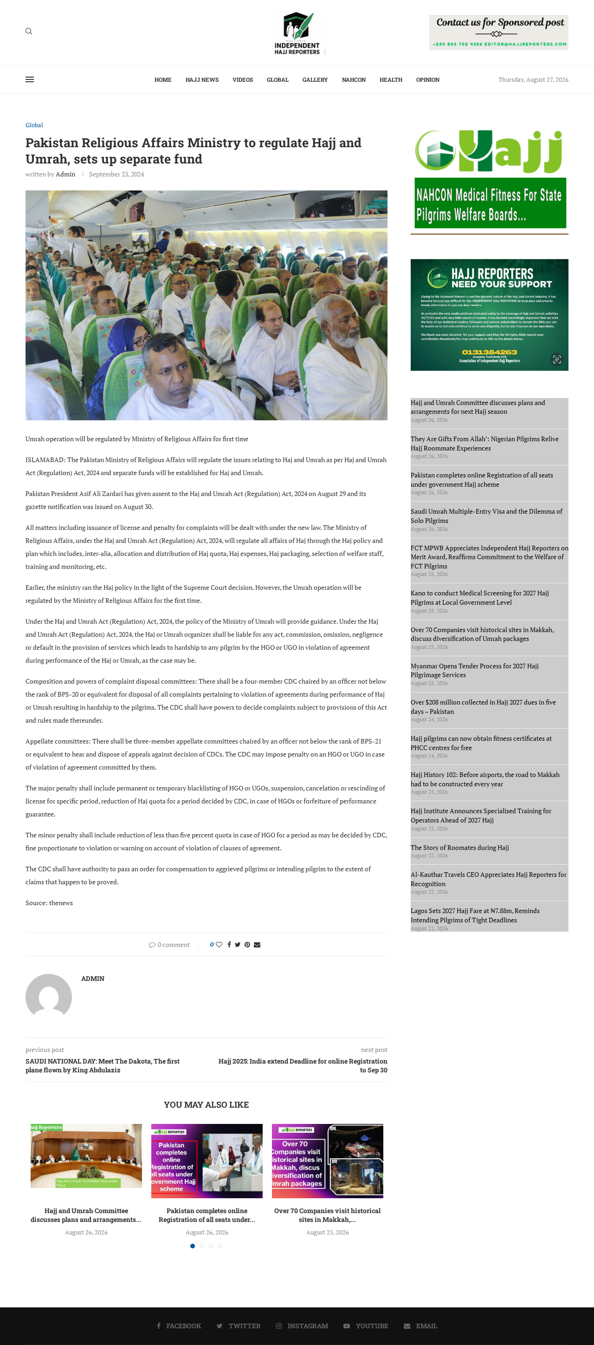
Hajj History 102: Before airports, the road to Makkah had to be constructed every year (485, 779)
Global (278, 79)
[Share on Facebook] (229, 944)
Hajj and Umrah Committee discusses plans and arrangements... (86, 1215)
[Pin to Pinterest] (247, 944)
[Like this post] (219, 944)
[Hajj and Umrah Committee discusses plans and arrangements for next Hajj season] (86, 1161)
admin (65, 174)
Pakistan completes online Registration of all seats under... (207, 1215)
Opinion (427, 79)
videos (242, 79)
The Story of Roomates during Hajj (460, 847)
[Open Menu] (30, 79)
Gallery (315, 79)
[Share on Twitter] (238, 944)
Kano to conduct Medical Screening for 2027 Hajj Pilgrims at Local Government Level (480, 597)
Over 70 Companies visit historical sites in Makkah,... (327, 1215)
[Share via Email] (257, 944)
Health (391, 79)
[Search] (29, 32)
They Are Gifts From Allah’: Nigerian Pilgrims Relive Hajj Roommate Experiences (485, 443)
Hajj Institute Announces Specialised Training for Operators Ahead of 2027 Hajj (481, 815)
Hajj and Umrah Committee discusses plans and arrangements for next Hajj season (478, 407)
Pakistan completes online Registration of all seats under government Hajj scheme (482, 479)
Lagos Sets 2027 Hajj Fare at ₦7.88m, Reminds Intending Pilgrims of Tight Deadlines (475, 915)
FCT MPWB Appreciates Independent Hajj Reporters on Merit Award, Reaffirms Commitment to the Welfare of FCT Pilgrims (489, 556)
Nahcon (354, 79)
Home (163, 79)
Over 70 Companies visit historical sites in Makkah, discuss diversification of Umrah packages (482, 634)
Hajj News (202, 79)
